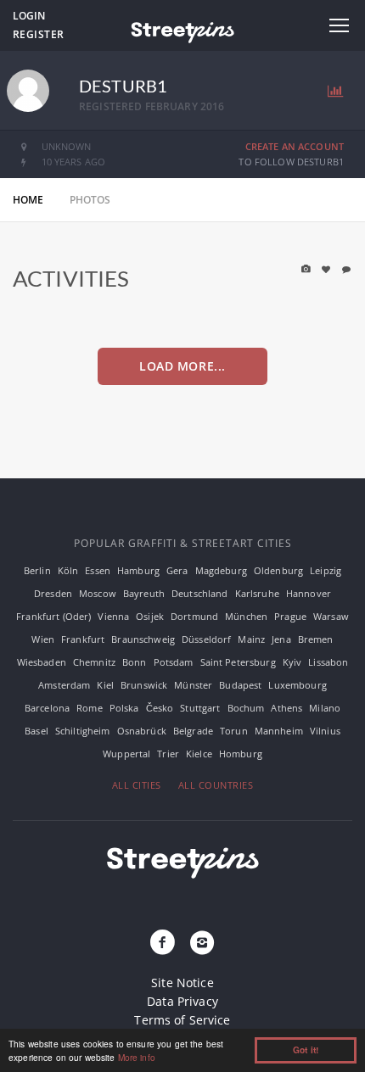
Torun (234, 730)
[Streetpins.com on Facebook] (163, 943)
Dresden (53, 593)
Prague (290, 616)
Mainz (251, 639)
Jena (281, 639)
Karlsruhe (257, 593)
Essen (97, 570)
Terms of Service (182, 1020)
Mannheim (279, 730)
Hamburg (138, 570)
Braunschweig (143, 639)
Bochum (246, 707)
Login (29, 15)
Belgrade (193, 730)
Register (39, 34)
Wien (42, 639)
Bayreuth (144, 593)
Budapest (240, 684)
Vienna (113, 616)
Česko (160, 707)
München (246, 616)
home (28, 200)
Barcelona (47, 707)
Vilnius (325, 730)
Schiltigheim (82, 730)
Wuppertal (126, 753)
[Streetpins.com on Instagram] (202, 943)
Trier (168, 753)
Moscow (97, 593)
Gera (177, 570)
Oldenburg (278, 570)
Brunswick (144, 684)
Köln (68, 570)
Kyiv (292, 662)
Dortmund (194, 616)
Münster (193, 684)
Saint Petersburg (238, 662)
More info (136, 1057)
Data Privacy (182, 1001)
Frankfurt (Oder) (53, 616)
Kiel (105, 684)
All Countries (216, 785)
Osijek (150, 616)
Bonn (134, 662)
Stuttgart (200, 707)
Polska (124, 707)
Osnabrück (141, 730)
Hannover (308, 593)
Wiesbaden (41, 662)
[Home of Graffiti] (182, 30)
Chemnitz (94, 662)
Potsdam (174, 662)
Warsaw (331, 616)
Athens (286, 707)
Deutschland (199, 593)
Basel (36, 730)
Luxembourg (297, 684)
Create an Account (294, 146)
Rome (89, 707)
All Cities (136, 785)
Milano (324, 707)
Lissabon (328, 662)
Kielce (199, 753)
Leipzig (325, 570)
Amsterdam (64, 684)
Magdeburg (221, 570)
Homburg (240, 753)
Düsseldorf (206, 639)
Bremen (316, 639)
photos (90, 200)
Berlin (37, 570)
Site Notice (182, 982)
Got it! (305, 1050)
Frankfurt (82, 639)
